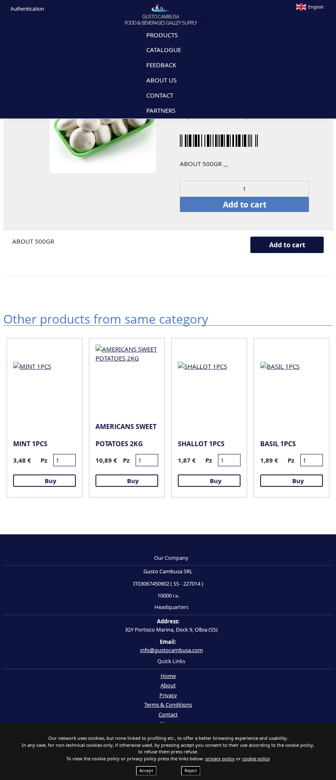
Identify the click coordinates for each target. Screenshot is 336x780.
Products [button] (162, 35)
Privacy (168, 695)
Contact (159, 95)
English (316, 7)
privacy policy (220, 758)
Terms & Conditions (168, 704)
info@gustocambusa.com (171, 650)
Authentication (26, 8)
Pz (44, 460)
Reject (190, 770)
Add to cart (244, 204)
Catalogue (163, 50)
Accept (146, 770)
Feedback (161, 65)
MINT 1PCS (30, 443)
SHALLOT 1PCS (201, 443)
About (168, 685)
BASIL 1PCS (278, 443)
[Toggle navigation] (204, 22)
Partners (160, 110)
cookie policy (256, 758)
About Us (161, 80)
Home (168, 676)
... (225, 164)
